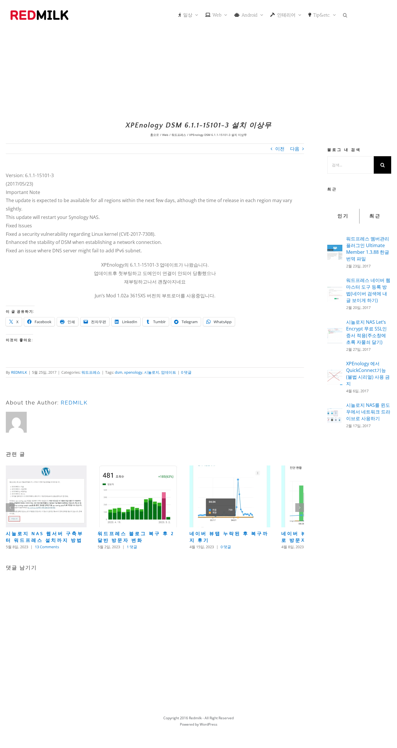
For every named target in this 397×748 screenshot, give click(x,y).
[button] (345, 14)
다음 (294, 148)
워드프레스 (90, 372)
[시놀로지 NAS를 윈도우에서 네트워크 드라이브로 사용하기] (334, 412)
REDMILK (19, 372)
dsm (118, 372)
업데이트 (168, 372)
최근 (375, 216)
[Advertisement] (198, 74)
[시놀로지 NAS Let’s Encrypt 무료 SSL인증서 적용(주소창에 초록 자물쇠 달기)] (334, 332)
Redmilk (195, 726)
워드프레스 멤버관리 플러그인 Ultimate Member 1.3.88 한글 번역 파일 (367, 248)
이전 (280, 148)
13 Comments (47, 555)
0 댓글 (186, 372)
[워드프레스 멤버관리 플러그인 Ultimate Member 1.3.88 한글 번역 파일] (334, 249)
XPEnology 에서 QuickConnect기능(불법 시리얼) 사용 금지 (368, 373)
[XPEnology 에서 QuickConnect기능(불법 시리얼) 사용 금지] (334, 374)
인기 (343, 216)
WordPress (208, 733)
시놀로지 (151, 372)
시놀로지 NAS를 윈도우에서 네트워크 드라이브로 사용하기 (368, 412)
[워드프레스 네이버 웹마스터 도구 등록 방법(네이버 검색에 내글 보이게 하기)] (334, 290)
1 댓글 (143, 555)
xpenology (133, 372)
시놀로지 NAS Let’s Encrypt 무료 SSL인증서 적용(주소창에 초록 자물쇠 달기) (366, 332)
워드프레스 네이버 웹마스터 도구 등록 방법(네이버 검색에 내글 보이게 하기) (368, 290)
